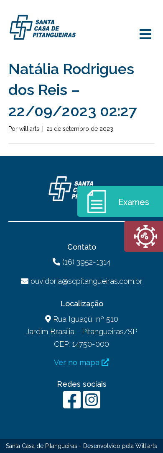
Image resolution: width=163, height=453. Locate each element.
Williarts (146, 446)
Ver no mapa (78, 362)
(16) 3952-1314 (85, 262)
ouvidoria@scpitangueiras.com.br (87, 281)
